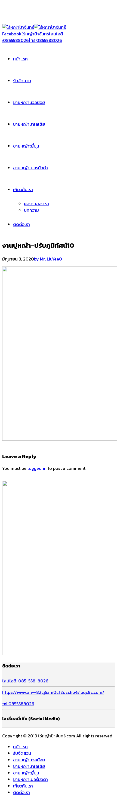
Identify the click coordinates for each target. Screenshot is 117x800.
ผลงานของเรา (36, 203)
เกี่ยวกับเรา (23, 189)
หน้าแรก (20, 59)
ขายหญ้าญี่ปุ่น (26, 146)
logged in (37, 468)
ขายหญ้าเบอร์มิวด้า (30, 167)
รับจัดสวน (22, 80)
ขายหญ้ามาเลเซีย (29, 124)
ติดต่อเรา (21, 224)
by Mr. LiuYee (46, 259)
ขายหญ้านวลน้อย (29, 102)
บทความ (31, 210)
